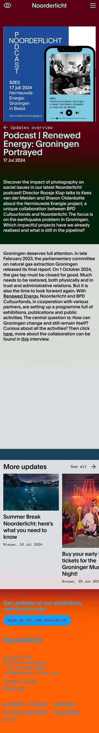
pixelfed (13, 703)
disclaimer (67, 711)
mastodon (64, 703)
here (8, 333)
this (25, 339)
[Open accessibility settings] (7, 5)
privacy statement (25, 711)
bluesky (39, 703)
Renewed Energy (20, 296)
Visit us (13, 687)
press (9, 719)
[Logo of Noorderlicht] (49, 5)
